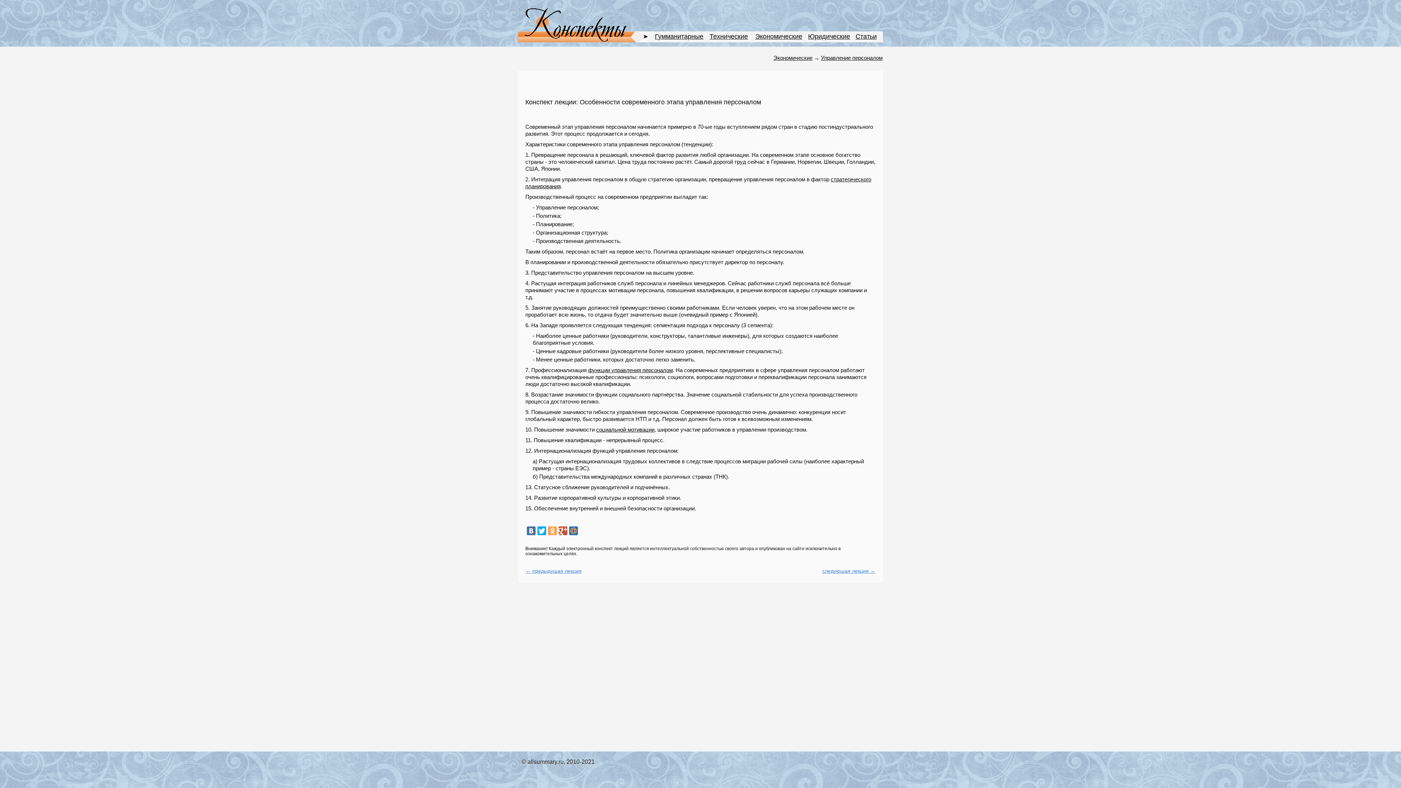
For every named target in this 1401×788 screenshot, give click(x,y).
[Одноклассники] (552, 530)
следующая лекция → (848, 571)
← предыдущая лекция (554, 571)
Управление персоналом (852, 58)
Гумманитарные (679, 36)
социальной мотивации (625, 429)
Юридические (829, 36)
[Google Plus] (563, 530)
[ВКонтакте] (531, 530)
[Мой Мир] (573, 530)
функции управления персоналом (630, 370)
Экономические (778, 36)
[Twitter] (541, 530)
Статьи (866, 36)
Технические (729, 36)
